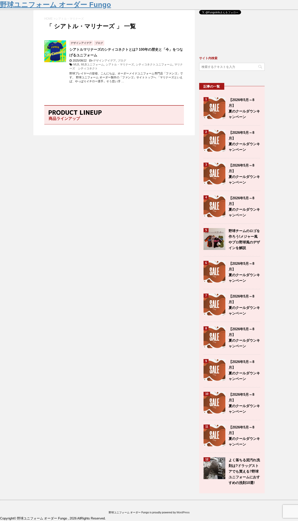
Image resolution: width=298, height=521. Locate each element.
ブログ (122, 60)
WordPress (183, 512)
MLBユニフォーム (92, 64)
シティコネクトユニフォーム (154, 64)
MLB (76, 64)
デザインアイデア (104, 60)
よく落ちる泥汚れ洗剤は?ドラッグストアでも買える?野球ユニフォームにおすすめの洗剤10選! (244, 471)
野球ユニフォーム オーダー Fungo (55, 5)
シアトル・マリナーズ (120, 64)
